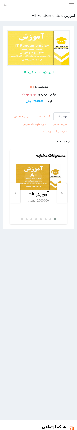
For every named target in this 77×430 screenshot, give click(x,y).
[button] (55, 219)
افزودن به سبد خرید (40, 72)
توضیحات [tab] (62, 116)
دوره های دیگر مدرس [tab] (34, 124)
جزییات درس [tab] (21, 116)
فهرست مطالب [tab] (42, 116)
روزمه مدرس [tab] (60, 124)
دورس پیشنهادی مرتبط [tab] (55, 131)
